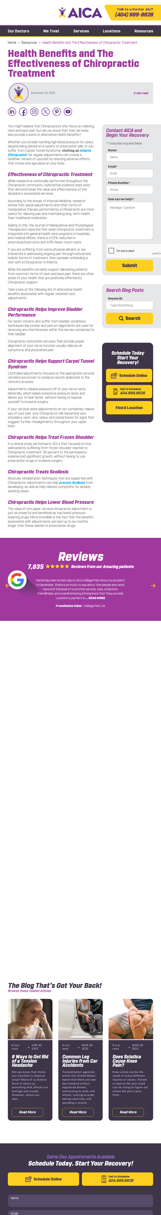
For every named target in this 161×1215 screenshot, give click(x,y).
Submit (129, 265)
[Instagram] (34, 112)
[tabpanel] (30, 1059)
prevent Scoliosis (72, 483)
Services (81, 31)
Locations (111, 31)
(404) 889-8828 (134, 12)
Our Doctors (18, 31)
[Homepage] (80, 12)
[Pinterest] (57, 112)
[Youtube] (68, 112)
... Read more (95, 598)
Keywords (115, 298)
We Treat (51, 31)
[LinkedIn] (12, 112)
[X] (45, 112)
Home (12, 42)
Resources (143, 31)
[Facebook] (23, 112)
